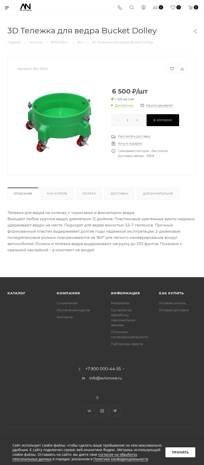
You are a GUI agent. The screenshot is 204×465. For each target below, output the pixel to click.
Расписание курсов (73, 310)
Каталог (16, 293)
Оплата (89, 193)
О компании (67, 303)
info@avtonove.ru (105, 378)
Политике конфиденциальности (121, 459)
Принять (180, 452)
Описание (23, 193)
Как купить (57, 193)
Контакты (65, 317)
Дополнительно (158, 193)
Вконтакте (89, 411)
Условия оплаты (172, 303)
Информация (125, 293)
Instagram (102, 411)
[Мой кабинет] (143, 7)
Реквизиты (120, 303)
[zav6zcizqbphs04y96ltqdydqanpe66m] (60, 121)
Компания (68, 293)
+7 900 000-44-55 (103, 369)
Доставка (119, 193)
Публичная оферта (127, 344)
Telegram (114, 411)
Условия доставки (174, 310)
